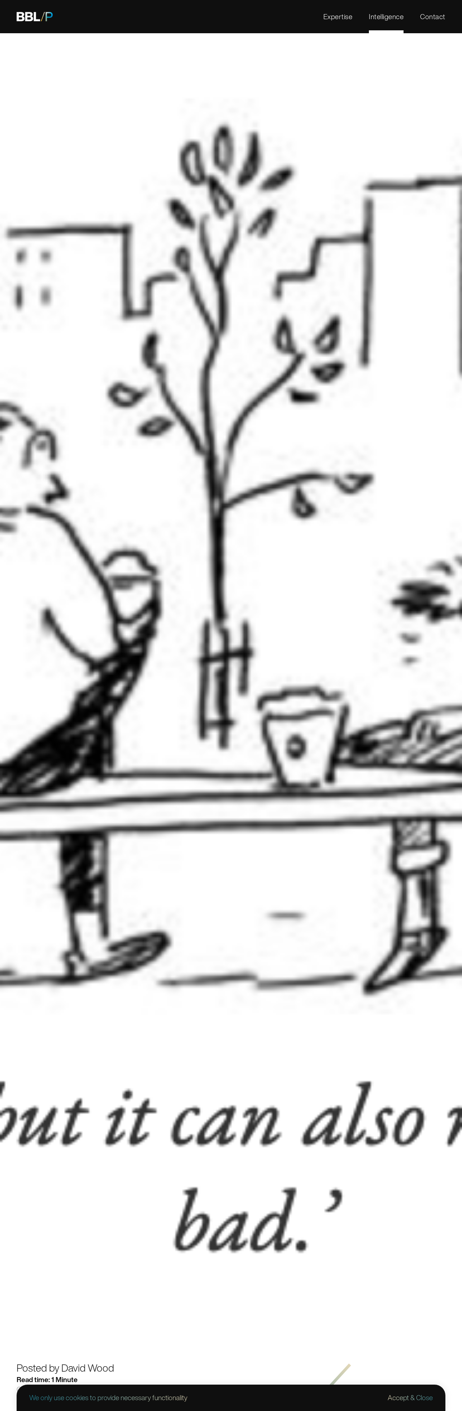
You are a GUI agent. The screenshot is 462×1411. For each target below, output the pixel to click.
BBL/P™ (35, 16)
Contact (432, 17)
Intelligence (386, 17)
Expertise (337, 17)
